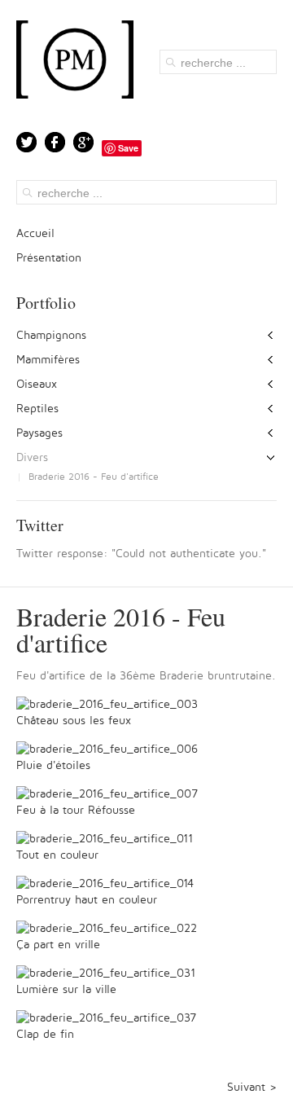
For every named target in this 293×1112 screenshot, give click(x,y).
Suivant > (252, 1087)
